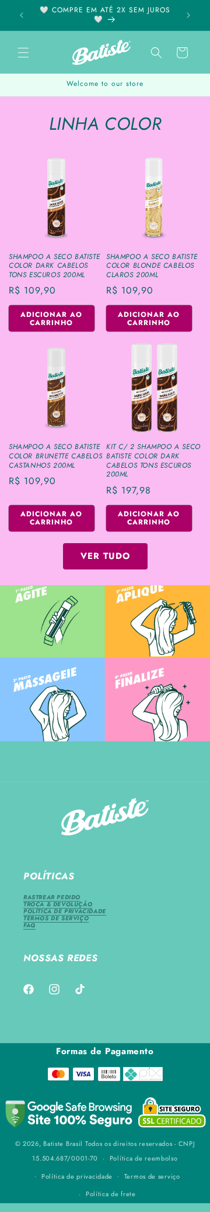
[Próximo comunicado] (188, 15)
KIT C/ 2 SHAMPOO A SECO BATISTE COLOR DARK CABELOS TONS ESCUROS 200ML (153, 461)
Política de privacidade (77, 1176)
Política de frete (111, 1194)
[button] (23, 52)
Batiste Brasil (63, 1143)
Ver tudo (105, 556)
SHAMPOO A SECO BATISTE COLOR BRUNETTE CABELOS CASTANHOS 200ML (55, 456)
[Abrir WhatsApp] (180, 1182)
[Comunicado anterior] (21, 15)
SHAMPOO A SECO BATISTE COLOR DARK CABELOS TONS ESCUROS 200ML (54, 266)
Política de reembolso (144, 1158)
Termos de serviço (152, 1176)
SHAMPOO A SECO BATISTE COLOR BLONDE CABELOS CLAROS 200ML (151, 266)
